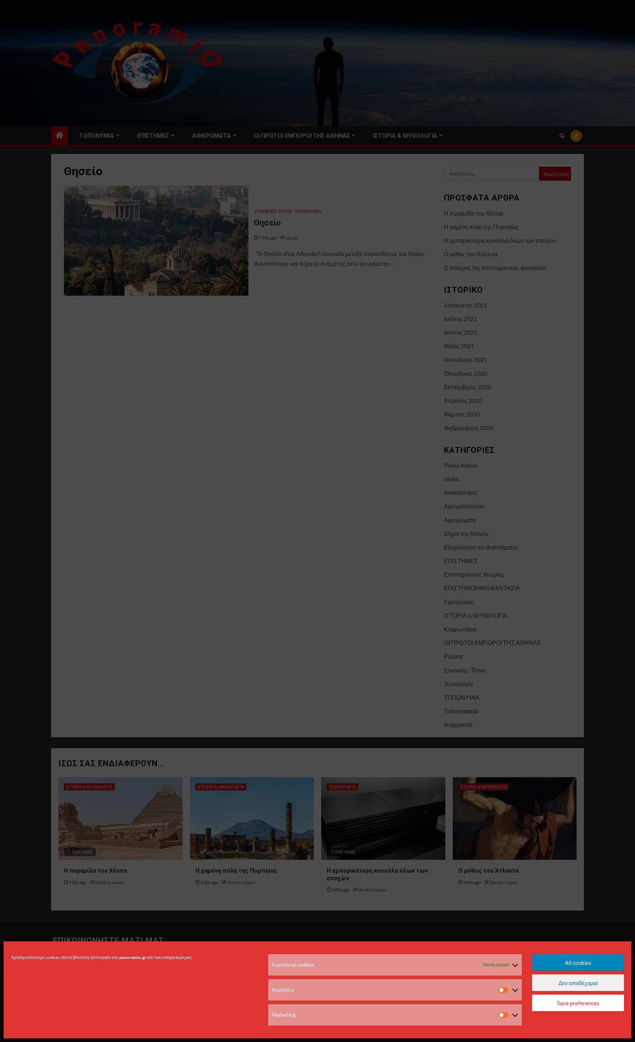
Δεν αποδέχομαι (578, 983)
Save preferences (578, 1003)
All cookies (578, 962)
